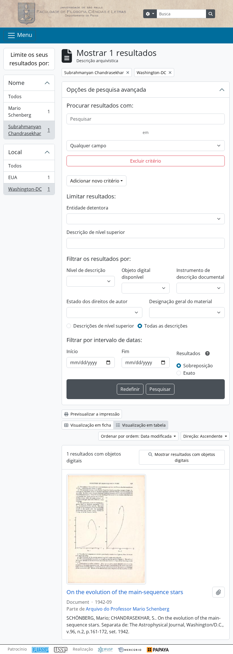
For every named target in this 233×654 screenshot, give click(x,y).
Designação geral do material (180, 301)
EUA (29, 178)
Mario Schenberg (29, 111)
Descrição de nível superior (95, 232)
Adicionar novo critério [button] (94, 181)
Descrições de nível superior (103, 326)
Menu (24, 35)
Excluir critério (145, 161)
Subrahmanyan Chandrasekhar (29, 130)
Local (15, 152)
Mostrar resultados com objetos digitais (184, 457)
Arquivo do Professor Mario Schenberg (127, 609)
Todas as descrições (166, 326)
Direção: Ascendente (203, 436)
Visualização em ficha (90, 425)
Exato (189, 373)
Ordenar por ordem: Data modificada (137, 436)
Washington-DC (29, 190)
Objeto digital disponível (136, 273)
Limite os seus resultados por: (29, 59)
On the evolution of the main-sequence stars (124, 592)
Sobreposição (198, 365)
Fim (125, 351)
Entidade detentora (87, 208)
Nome (16, 83)
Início (72, 351)
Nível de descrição (85, 270)
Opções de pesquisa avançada (106, 89)
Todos (15, 96)
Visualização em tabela (143, 425)
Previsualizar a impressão (94, 414)
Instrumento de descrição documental (200, 273)
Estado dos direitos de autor (97, 301)
